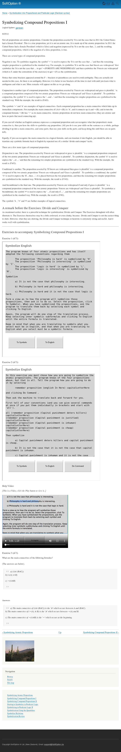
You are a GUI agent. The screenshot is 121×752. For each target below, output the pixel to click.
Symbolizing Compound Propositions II (101, 632)
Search (9, 679)
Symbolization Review (16, 716)
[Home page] (103, 4)
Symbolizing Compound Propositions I (21, 698)
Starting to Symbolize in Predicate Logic (22, 704)
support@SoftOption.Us (54, 744)
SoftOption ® (11, 3)
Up (60, 632)
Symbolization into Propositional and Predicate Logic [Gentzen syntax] (39, 12)
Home (4, 12)
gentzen (19, 27)
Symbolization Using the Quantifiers (21, 710)
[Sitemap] (112, 4)
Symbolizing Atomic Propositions (17, 632)
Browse (10, 676)
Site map (10, 682)
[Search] (117, 4)
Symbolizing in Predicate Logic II (20, 707)
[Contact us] (108, 4)
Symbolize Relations (15, 713)
